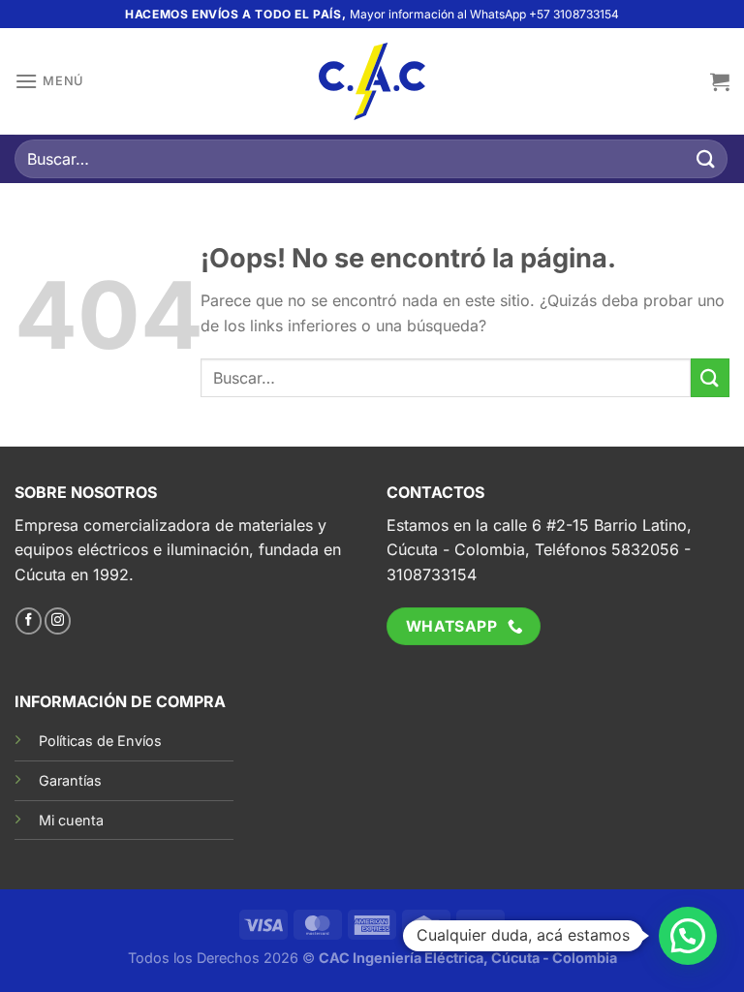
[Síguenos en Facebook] (29, 621)
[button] (688, 936)
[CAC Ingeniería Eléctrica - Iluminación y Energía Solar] (372, 82)
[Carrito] (719, 81)
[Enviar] (706, 158)
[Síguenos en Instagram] (58, 621)
